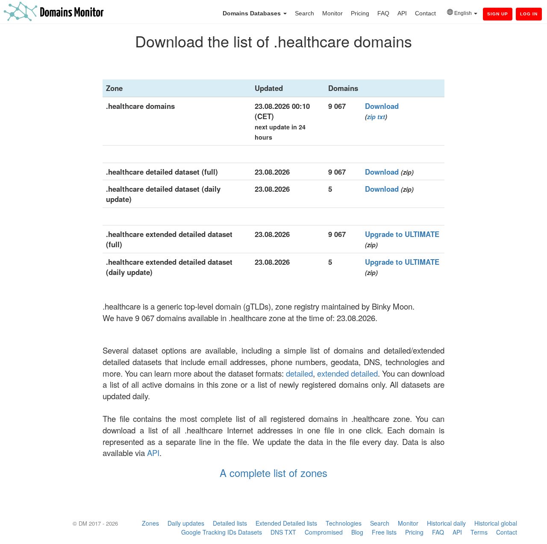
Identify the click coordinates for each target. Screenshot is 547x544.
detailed (299, 373)
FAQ (383, 13)
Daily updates (186, 523)
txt (381, 116)
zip (371, 116)
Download (382, 106)
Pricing (360, 13)
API (402, 13)
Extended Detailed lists (286, 523)
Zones (150, 523)
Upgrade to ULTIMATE (402, 234)
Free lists (384, 532)
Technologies (344, 523)
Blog (357, 532)
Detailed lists (230, 523)
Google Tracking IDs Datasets (221, 532)
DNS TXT (283, 532)
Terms (479, 532)
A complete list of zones (273, 472)
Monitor (332, 13)
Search (304, 13)
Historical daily (446, 523)
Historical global (495, 523)
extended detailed (347, 373)
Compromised (324, 532)
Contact (425, 13)
